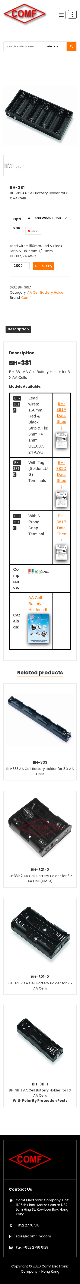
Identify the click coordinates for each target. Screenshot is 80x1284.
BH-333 (40, 762)
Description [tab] (18, 329)
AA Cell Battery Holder (46, 292)
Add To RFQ (43, 266)
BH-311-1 (40, 1084)
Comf (26, 297)
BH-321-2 (40, 976)
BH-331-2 (40, 869)
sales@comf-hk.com (33, 1236)
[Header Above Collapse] (72, 14)
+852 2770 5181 (28, 1225)
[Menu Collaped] (61, 15)
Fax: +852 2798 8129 (32, 1247)
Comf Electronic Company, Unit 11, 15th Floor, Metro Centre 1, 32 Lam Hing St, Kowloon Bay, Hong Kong (42, 1207)
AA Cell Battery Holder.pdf (37, 603)
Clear (35, 231)
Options (17, 223)
